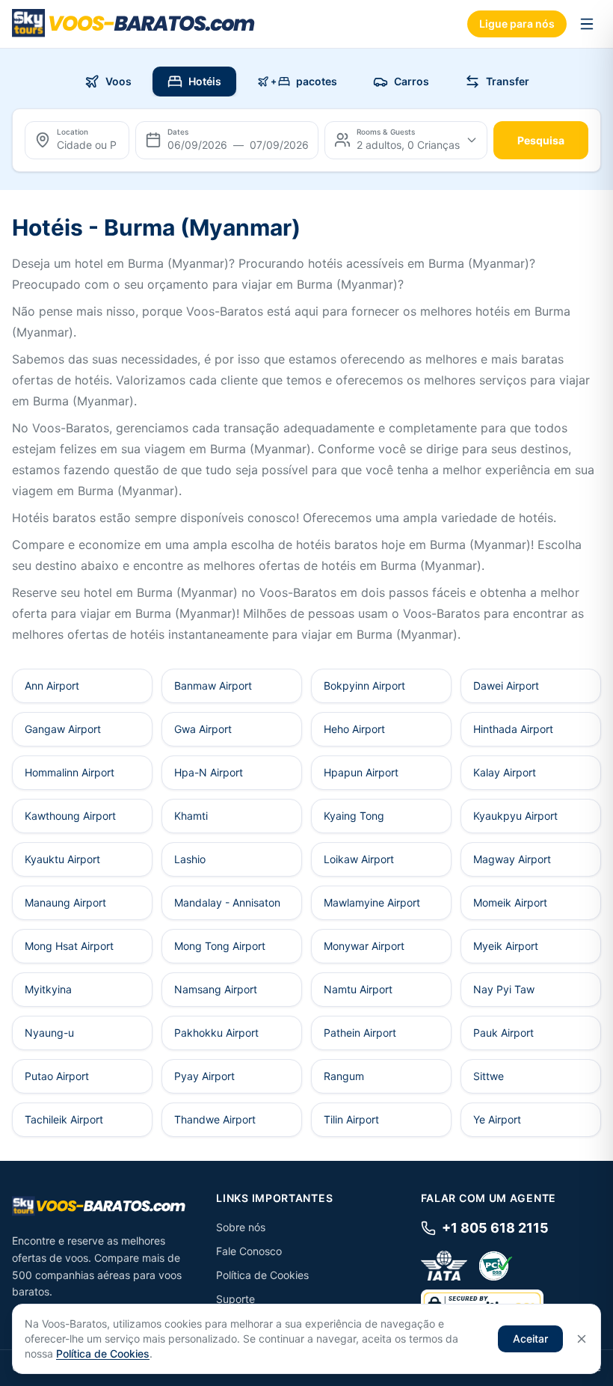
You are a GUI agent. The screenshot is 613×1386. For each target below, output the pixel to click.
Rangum (344, 1076)
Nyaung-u (49, 1032)
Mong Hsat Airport (69, 945)
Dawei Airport (506, 685)
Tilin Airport (351, 1119)
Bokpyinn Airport (364, 685)
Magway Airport (512, 859)
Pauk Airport (503, 1032)
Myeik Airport (505, 945)
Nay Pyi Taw (504, 989)
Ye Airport (497, 1119)
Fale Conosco (249, 1251)
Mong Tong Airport (219, 945)
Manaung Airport (65, 902)
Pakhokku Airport (216, 1032)
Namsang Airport (215, 989)
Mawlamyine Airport (372, 902)
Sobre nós (240, 1227)
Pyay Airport (204, 1076)
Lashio (190, 859)
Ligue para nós (517, 23)
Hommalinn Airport (69, 772)
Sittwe (488, 1076)
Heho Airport (354, 729)
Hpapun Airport (361, 772)
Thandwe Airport (215, 1119)
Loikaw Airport (359, 859)
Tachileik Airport (64, 1119)
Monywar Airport (364, 945)
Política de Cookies (262, 1275)
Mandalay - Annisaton (227, 902)
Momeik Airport (510, 902)
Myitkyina (48, 989)
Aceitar (530, 1338)
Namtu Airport (358, 989)
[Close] (581, 1339)
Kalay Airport (504, 772)
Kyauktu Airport (62, 859)
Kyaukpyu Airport (515, 815)
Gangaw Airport (63, 729)
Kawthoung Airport (70, 815)
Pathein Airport (360, 1032)
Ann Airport (52, 685)
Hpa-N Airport (208, 772)
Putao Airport (57, 1076)
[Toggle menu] (587, 24)
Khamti (191, 815)
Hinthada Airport (513, 729)
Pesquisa (540, 140)
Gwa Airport (203, 729)
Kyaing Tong (354, 815)
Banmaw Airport (213, 685)
